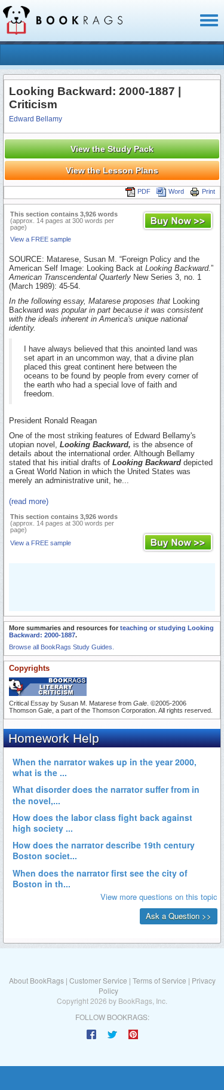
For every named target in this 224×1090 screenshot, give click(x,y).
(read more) (28, 501)
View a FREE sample (40, 239)
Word (176, 191)
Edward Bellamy (35, 119)
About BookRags (36, 980)
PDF (144, 191)
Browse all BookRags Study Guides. (61, 647)
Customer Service (98, 980)
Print (208, 191)
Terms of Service (159, 980)
